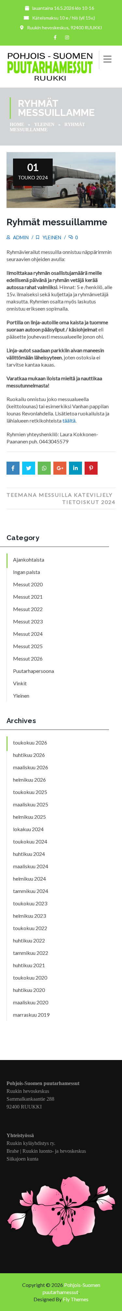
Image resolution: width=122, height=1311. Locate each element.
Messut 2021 (28, 596)
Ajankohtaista (28, 559)
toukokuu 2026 (30, 742)
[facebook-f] (55, 37)
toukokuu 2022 (30, 928)
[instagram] (67, 37)
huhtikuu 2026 (29, 755)
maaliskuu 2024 (30, 866)
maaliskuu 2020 (30, 1002)
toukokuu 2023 (30, 903)
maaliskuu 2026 (30, 767)
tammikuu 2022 (30, 953)
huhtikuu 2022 (29, 940)
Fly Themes (75, 1299)
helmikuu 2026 (29, 779)
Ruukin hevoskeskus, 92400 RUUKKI (64, 27)
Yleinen (44, 124)
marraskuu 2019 (31, 1014)
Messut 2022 (28, 609)
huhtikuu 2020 (29, 990)
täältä (68, 420)
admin (21, 237)
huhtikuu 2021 (29, 965)
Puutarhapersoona (33, 671)
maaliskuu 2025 (30, 804)
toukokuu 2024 (30, 841)
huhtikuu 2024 (29, 854)
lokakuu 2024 (28, 829)
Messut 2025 (28, 646)
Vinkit (20, 683)
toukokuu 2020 (30, 977)
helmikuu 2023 (29, 916)
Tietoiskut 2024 (88, 502)
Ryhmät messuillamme (57, 222)
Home (17, 124)
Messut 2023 (28, 621)
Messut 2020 (28, 584)
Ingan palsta (26, 572)
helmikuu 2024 (29, 878)
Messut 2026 (28, 658)
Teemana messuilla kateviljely (60, 495)
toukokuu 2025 (30, 792)
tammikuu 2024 (30, 891)
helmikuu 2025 (29, 817)
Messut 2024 (28, 634)
